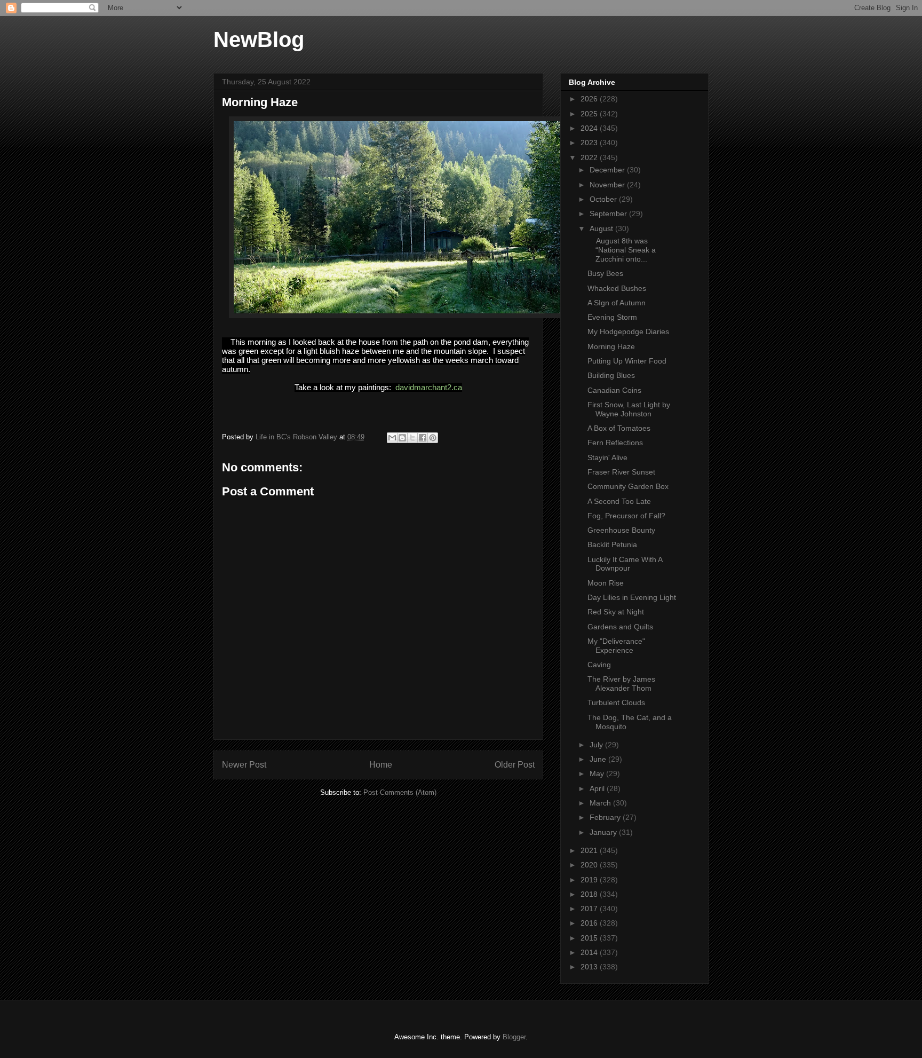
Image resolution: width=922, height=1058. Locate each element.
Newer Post (244, 764)
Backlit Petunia (612, 544)
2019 (590, 879)
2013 (590, 966)
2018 (590, 894)
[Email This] (392, 437)
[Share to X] (412, 437)
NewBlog (258, 39)
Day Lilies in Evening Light (631, 597)
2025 (590, 113)
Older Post (515, 764)
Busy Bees (605, 273)
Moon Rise (605, 583)
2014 (590, 952)
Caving (599, 664)
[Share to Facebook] (422, 437)
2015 (590, 938)
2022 (590, 157)
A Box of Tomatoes (618, 428)
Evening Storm (612, 317)
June (599, 759)
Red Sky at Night (615, 611)
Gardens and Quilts (620, 626)
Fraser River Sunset (621, 472)
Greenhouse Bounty (621, 530)
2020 (590, 864)
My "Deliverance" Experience (616, 645)
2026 (590, 98)
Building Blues (611, 375)
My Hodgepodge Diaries (628, 331)
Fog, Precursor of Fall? (626, 515)
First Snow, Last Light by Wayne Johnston (628, 409)
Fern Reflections (615, 442)
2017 (590, 908)
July (597, 744)
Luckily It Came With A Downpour (624, 564)
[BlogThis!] (402, 437)
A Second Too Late (619, 501)
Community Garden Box (628, 486)
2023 (590, 142)
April (598, 788)
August (602, 228)
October (604, 199)
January (604, 832)
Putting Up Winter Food (626, 361)
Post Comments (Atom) (399, 792)
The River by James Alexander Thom (621, 683)
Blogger (514, 1037)
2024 (590, 128)
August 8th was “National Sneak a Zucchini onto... (621, 249)
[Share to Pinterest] (432, 437)
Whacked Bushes (616, 288)
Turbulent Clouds (616, 702)
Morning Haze (611, 346)
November (608, 184)
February (606, 817)
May (598, 773)
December (608, 169)
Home (380, 764)
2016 (590, 923)
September (609, 213)
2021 (590, 850)
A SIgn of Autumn (616, 302)
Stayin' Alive (607, 457)
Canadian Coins (614, 390)
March (601, 803)
